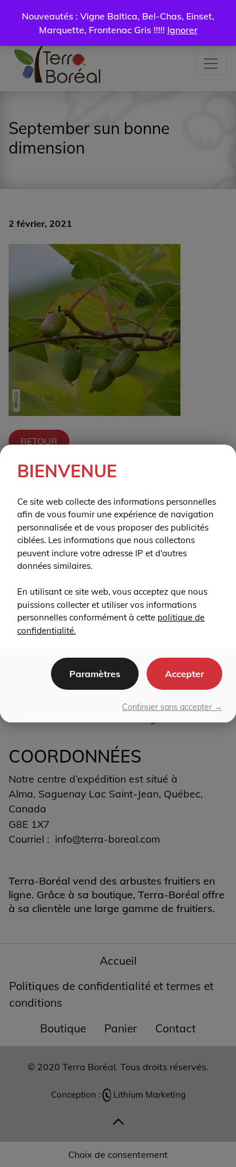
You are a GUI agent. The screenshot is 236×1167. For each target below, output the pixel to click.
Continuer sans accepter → (172, 707)
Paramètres (94, 673)
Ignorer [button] (182, 30)
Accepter (184, 673)
